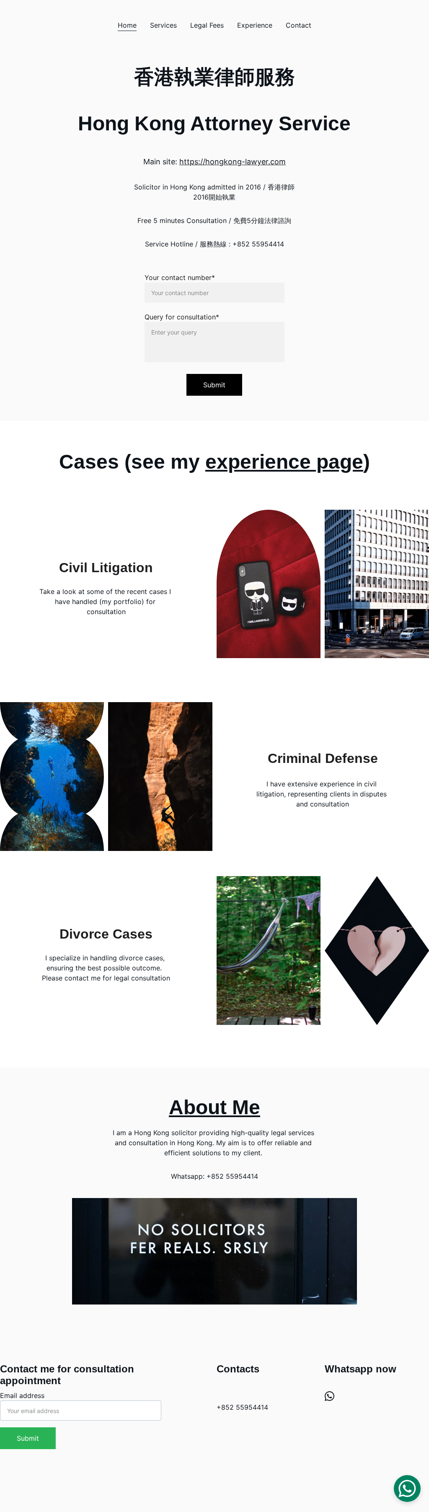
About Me (214, 1107)
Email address (22, 1395)
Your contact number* (180, 277)
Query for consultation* (182, 317)
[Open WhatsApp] (407, 1488)
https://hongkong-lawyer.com (232, 161)
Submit (214, 385)
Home (127, 25)
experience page (284, 462)
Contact (298, 25)
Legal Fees (207, 25)
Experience (254, 25)
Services (163, 25)
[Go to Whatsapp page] (329, 1395)
